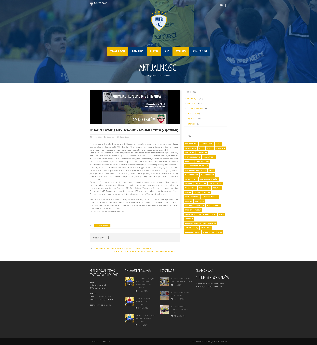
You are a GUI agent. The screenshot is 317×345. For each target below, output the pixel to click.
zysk (220, 232)
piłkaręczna (190, 188)
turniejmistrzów (193, 210)
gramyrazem (208, 157)
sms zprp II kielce (210, 197)
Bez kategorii (192, 98)
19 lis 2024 (178, 285)
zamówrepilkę (191, 228)
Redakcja (110, 137)
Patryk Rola (201, 183)
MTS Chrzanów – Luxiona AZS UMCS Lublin (179, 310)
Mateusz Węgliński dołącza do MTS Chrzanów (144, 301)
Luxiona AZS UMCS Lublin (195, 170)
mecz (211, 170)
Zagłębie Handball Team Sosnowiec (200, 223)
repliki (197, 192)
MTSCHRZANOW (191, 175)
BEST (201, 148)
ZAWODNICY (206, 228)
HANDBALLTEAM (203, 161)
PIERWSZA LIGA (216, 183)
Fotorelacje (192, 124)
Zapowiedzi (124, 137)
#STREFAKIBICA (206, 144)
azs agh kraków (102, 226)
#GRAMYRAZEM (191, 144)
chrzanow (220, 148)
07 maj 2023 (179, 316)
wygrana (189, 219)
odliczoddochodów (209, 179)
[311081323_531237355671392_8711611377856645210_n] (135, 107)
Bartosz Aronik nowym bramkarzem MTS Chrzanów (145, 318)
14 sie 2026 (143, 291)
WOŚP (221, 214)
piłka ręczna (204, 188)
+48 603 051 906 (103, 296)
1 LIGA (218, 144)
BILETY (209, 148)
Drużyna (154, 51)
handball (189, 161)
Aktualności (137, 51)
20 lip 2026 (143, 308)
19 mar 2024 (179, 299)
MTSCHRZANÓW (207, 175)
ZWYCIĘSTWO (208, 232)
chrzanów (202, 152)
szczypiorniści (213, 206)
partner (188, 183)
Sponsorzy (181, 51)
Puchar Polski (193, 114)
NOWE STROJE (191, 179)
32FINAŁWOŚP (190, 148)
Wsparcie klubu (200, 51)
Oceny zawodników (195, 109)
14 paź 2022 (97, 137)
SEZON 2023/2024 (192, 197)
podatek (216, 188)
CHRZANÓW (189, 152)
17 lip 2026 (142, 325)
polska (188, 192)
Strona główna (117, 51)
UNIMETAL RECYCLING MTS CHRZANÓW (200, 214)
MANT (202, 341)
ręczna (207, 192)
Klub (167, 51)
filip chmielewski (192, 157)
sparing (188, 201)
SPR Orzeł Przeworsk (194, 206)
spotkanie (199, 201)
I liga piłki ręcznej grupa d (196, 166)
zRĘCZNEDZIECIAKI (192, 232)
